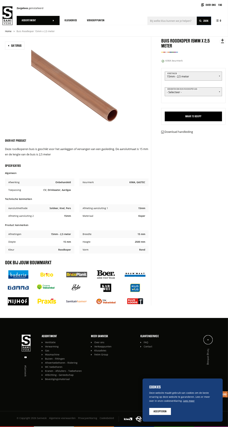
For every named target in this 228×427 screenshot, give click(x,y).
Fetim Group (101, 354)
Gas (47, 350)
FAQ (146, 342)
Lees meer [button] (189, 400)
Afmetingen (172, 73)
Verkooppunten (102, 346)
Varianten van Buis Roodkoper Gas (182, 89)
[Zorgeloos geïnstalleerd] (8, 15)
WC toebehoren (53, 366)
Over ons (99, 342)
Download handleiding (179, 132)
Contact (148, 346)
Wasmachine (52, 354)
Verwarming (52, 346)
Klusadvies (100, 350)
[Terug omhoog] (208, 340)
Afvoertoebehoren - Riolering (61, 362)
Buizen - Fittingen (55, 358)
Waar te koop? (193, 116)
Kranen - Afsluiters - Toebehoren (63, 370)
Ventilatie (50, 342)
